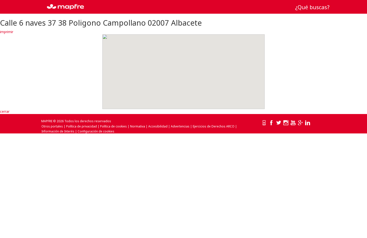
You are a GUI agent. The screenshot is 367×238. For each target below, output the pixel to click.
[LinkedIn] (307, 123)
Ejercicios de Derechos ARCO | (215, 126)
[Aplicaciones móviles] (264, 123)
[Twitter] (278, 123)
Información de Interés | (59, 131)
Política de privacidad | (82, 126)
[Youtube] (293, 123)
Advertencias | (181, 126)
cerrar (4, 111)
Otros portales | (53, 126)
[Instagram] (285, 123)
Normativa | (139, 126)
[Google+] (300, 123)
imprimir (6, 31)
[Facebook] (271, 123)
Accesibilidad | (159, 126)
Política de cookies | (114, 126)
